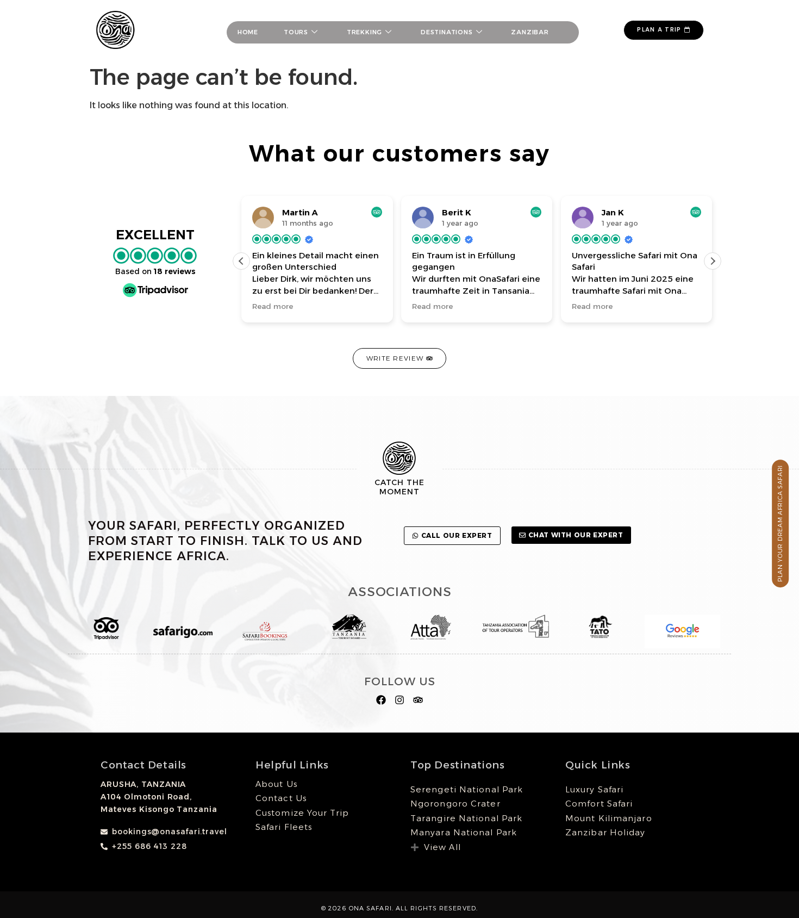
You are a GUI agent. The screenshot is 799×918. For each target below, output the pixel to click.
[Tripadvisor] (418, 700)
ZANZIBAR (529, 32)
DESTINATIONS (447, 32)
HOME (248, 32)
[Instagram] (400, 700)
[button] (712, 261)
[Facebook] (381, 700)
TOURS (296, 32)
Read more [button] (272, 306)
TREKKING (364, 32)
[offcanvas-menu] (598, 32)
